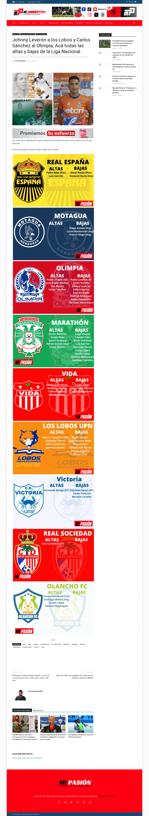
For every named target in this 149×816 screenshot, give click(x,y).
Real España (17, 647)
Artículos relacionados (22, 710)
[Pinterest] (25, 66)
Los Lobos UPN (56, 644)
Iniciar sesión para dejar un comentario (27, 758)
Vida (42, 647)
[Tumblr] (83, 802)
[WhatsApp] (30, 66)
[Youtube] (135, 1)
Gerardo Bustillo (20, 61)
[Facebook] (126, 1)
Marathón (66, 644)
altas (24, 644)
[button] (134, 23)
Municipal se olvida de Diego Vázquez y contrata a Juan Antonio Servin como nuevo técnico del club (30, 677)
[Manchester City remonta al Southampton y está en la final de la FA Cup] (105, 67)
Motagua (74, 644)
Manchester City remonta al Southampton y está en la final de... (124, 67)
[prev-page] (13, 744)
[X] (132, 1)
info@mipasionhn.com (106, 796)
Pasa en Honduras (41, 34)
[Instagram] (129, 1)
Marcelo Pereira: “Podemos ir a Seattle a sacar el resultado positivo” (124, 90)
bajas (29, 644)
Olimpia (82, 644)
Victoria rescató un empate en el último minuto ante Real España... (124, 78)
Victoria (36, 647)
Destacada (21, 31)
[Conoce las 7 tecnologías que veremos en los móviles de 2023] (105, 55)
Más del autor (38, 710)
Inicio (14, 31)
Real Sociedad (27, 647)
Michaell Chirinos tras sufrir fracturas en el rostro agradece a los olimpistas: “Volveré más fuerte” (24, 737)
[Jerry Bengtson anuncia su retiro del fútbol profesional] (80, 724)
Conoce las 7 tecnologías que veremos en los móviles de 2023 (123, 55)
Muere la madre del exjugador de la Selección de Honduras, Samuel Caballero (75, 676)
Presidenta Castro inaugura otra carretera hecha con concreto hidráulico (123, 43)
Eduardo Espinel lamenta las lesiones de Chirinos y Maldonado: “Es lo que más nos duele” (53, 737)
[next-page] (17, 744)
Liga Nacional (45, 644)
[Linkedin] (71, 802)
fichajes (36, 644)
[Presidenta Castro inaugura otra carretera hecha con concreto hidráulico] (105, 44)
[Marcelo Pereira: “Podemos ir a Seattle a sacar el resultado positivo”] (105, 91)
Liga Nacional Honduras (27, 34)
